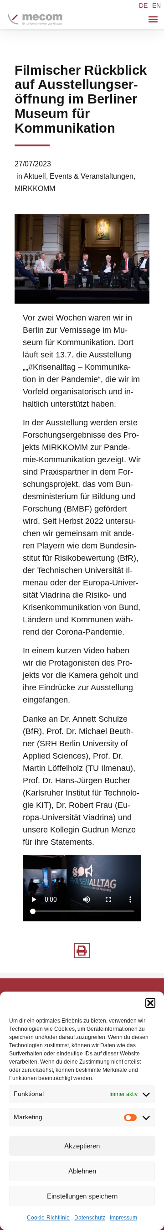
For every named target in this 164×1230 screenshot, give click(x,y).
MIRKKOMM (35, 188)
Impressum (123, 1217)
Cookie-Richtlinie (48, 1217)
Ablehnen (82, 1171)
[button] (150, 1003)
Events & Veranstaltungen (91, 176)
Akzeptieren (82, 1146)
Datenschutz (89, 1217)
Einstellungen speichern (82, 1196)
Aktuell (35, 176)
